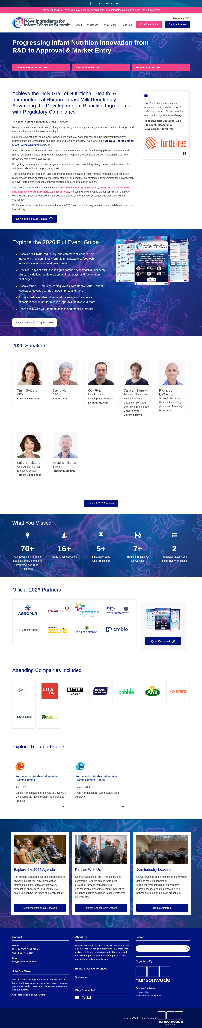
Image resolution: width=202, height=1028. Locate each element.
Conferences (81, 977)
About (79, 24)
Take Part (127, 24)
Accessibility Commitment (148, 995)
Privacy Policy (142, 992)
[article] (73, 198)
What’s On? (93, 24)
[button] (163, 641)
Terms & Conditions (145, 988)
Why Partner (110, 24)
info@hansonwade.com (24, 961)
